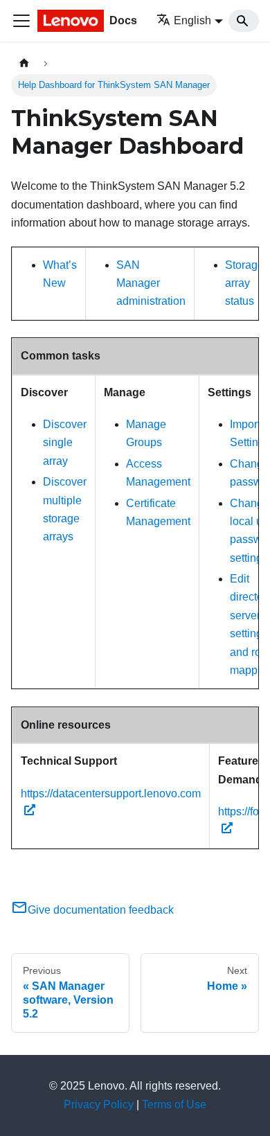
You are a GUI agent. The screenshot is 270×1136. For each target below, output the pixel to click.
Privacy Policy (99, 1104)
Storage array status (244, 283)
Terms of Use (174, 1104)
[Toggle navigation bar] (21, 20)
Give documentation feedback (101, 910)
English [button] (192, 20)
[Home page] (24, 63)
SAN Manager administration (151, 283)
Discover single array (65, 442)
